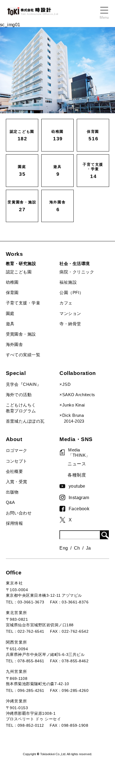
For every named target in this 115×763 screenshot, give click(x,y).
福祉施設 (68, 282)
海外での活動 (19, 395)
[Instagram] (63, 497)
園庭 (10, 313)
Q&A (10, 502)
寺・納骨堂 (70, 324)
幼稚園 (12, 282)
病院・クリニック (76, 272)
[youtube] (63, 486)
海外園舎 (14, 344)
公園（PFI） (71, 292)
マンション (70, 313)
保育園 (12, 292)
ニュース (77, 463)
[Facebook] (63, 508)
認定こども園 (19, 272)
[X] (63, 520)
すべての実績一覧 (23, 355)
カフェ (65, 303)
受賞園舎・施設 (21, 334)
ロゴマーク (16, 450)
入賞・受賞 (16, 482)
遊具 (10, 324)
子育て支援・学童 (23, 303)
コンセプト (16, 461)
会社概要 (14, 471)
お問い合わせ (19, 513)
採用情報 (14, 523)
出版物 (12, 492)
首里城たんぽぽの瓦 (25, 421)
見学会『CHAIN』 (23, 384)
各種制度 (77, 474)
